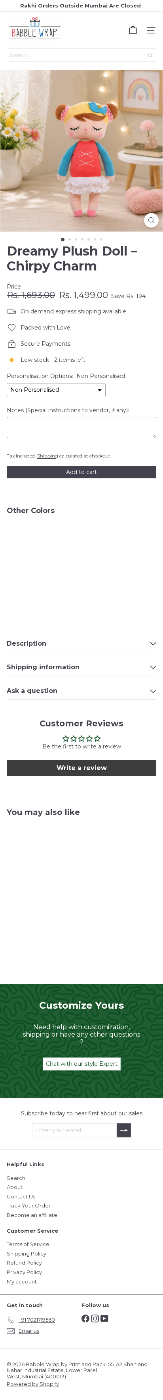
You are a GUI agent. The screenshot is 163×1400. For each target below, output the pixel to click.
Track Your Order (29, 1205)
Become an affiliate (32, 1215)
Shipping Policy (26, 1253)
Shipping (47, 456)
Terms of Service (28, 1244)
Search (16, 1178)
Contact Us (21, 1196)
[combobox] (81, 55)
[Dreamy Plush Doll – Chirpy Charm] (81, 545)
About (15, 1187)
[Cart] (133, 30)
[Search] (150, 55)
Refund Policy (24, 1262)
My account (22, 1281)
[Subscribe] (124, 1130)
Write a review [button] (82, 768)
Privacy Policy (24, 1272)
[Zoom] (151, 220)
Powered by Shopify (33, 1384)
